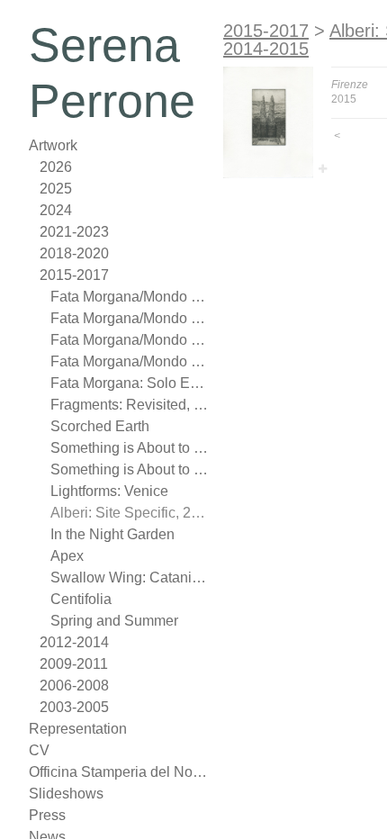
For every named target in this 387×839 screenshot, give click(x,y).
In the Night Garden (112, 534)
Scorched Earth (99, 426)
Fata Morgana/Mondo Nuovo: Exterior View (129, 339)
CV (39, 750)
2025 (56, 188)
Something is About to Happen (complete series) (129, 448)
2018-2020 (74, 253)
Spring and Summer (114, 620)
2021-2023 (74, 231)
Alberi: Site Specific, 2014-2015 (129, 512)
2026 (56, 167)
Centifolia (81, 599)
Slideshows (66, 793)
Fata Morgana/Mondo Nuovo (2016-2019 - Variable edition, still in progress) (129, 296)
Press (47, 815)
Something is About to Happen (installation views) (129, 469)
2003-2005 (74, 707)
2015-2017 (74, 275)
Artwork (53, 145)
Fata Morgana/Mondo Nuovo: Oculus (129, 318)
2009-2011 (74, 664)
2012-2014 (74, 642)
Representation (78, 728)
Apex (67, 556)
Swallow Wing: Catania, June (129, 577)
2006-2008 (74, 685)
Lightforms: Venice (109, 491)
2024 (56, 210)
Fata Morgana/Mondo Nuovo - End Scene (129, 361)
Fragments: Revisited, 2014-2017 (129, 404)
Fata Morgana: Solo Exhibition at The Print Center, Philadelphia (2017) (129, 383)
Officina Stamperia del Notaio (119, 772)
